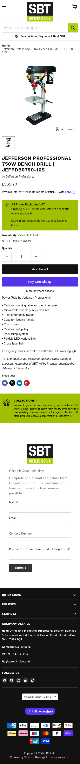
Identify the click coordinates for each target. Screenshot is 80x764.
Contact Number (20, 533)
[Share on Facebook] (5, 383)
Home (6, 45)
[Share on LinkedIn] (19, 383)
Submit (20, 567)
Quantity (7, 248)
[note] (40, 488)
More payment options (40, 290)
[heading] (40, 471)
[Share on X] (12, 383)
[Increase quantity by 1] (36, 257)
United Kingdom (38, 696)
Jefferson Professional (20, 176)
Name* (13, 502)
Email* (13, 518)
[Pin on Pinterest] (27, 383)
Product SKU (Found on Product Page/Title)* (39, 549)
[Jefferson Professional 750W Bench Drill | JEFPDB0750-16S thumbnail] (8, 143)
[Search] (73, 27)
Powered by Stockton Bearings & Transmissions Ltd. (40, 757)
